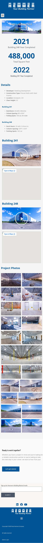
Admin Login (5, 539)
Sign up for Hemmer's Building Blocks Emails (14, 485)
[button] (2, 15)
